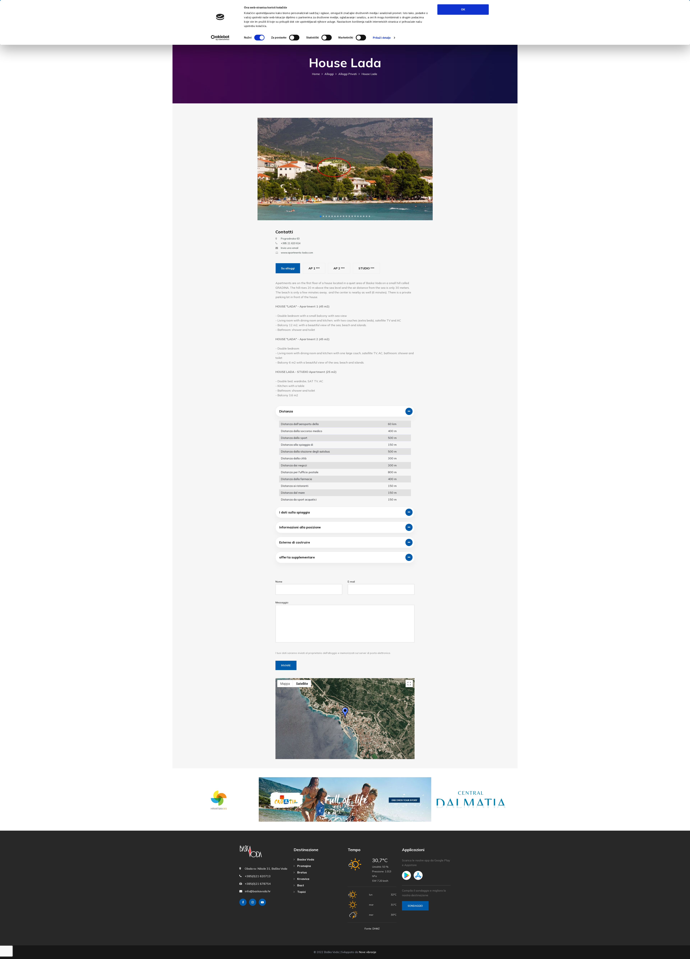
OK (463, 9)
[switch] (294, 37)
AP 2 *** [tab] (339, 268)
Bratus (301, 872)
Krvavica (302, 878)
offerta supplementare (297, 557)
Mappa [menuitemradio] (285, 684)
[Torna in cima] (679, 955)
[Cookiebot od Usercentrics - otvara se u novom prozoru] (220, 37)
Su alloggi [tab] (288, 268)
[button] (320, 216)
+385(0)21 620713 (258, 876)
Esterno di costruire (294, 542)
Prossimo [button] (427, 169)
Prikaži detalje (382, 37)
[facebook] (243, 902)
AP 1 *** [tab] (314, 268)
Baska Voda (305, 859)
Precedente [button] (263, 169)
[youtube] (262, 902)
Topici (301, 891)
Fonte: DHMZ (372, 928)
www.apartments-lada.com (297, 252)
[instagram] (252, 902)
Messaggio (281, 602)
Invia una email (289, 248)
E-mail (351, 581)
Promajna (303, 865)
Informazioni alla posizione (300, 527)
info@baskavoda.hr (257, 891)
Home (316, 74)
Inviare (286, 665)
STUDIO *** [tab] (366, 268)
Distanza (286, 411)
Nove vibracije (367, 952)
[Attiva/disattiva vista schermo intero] (409, 683)
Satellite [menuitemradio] (302, 684)
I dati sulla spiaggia (294, 512)
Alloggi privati (347, 74)
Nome (278, 581)
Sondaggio (415, 905)
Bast (300, 885)
